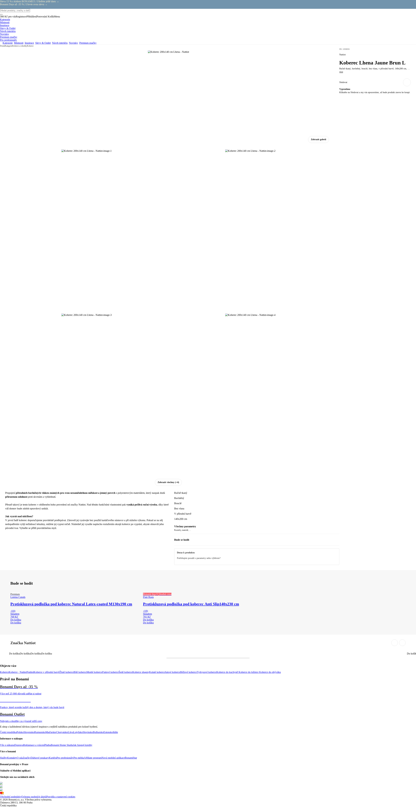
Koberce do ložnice (249, 672)
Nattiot (30, 672)
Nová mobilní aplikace (113, 757)
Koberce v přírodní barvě (46, 672)
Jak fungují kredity (82, 745)
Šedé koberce (125, 672)
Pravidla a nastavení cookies (60, 796)
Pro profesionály (65, 757)
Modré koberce (94, 672)
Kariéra (53, 757)
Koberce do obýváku (270, 672)
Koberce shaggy (140, 672)
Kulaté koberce (157, 672)
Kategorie (8, 46)
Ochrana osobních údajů (33, 796)
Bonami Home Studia (62, 745)
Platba (48, 745)
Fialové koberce (110, 672)
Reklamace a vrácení (34, 745)
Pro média (78, 757)
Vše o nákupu (7, 745)
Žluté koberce (66, 672)
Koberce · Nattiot (18, 672)
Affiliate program (93, 757)
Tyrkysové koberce (206, 672)
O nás (20, 757)
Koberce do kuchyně (227, 672)
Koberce (30, 46)
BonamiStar (131, 757)
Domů (2, 46)
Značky (27, 757)
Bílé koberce (80, 672)
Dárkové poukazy (40, 757)
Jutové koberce (172, 672)
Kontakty (12, 757)
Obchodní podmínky (10, 796)
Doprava (18, 745)
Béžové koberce (188, 672)
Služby (3, 757)
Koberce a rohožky (19, 46)
